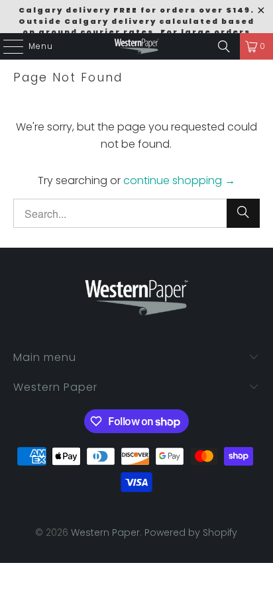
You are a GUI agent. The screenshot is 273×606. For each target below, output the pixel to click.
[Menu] (6, 46)
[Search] (224, 46)
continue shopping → (179, 180)
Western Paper (105, 532)
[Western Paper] (136, 46)
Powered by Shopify (190, 532)
